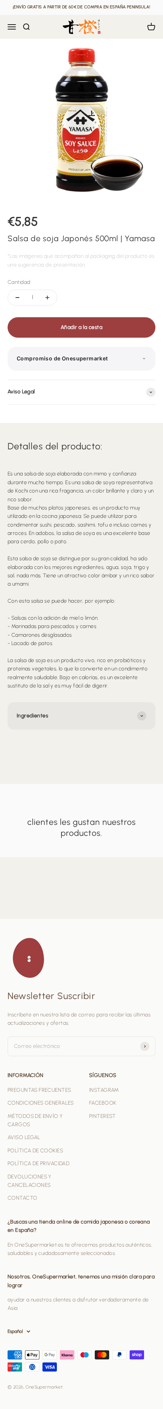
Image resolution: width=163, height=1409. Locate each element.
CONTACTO (22, 1198)
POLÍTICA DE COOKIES (35, 1150)
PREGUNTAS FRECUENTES (39, 1090)
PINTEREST (102, 1116)
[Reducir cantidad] (17, 297)
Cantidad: (19, 282)
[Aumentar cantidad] (47, 297)
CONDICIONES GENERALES (41, 1103)
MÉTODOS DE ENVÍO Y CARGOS (35, 1120)
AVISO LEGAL (24, 1137)
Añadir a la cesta (81, 327)
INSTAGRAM (104, 1090)
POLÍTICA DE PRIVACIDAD (38, 1163)
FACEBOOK (102, 1103)
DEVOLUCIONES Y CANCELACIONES (30, 1181)
